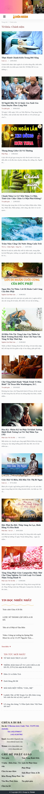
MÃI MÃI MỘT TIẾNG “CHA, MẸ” (18, 688)
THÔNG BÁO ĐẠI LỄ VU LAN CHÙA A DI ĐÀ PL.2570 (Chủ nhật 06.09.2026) (22, 666)
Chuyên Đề (6, 786)
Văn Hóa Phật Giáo (10, 781)
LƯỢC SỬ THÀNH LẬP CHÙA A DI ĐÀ (18, 618)
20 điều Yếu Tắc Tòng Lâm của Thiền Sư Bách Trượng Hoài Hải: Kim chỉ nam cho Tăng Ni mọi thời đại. (21, 336)
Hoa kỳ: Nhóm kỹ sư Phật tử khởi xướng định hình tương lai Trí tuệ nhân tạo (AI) (22, 432)
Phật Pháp (5, 154)
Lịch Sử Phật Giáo (29, 763)
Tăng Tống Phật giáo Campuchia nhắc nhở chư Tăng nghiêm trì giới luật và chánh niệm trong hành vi (22, 575)
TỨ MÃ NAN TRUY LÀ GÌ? (15, 658)
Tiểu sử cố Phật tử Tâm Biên (14, 627)
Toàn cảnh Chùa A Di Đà (12, 609)
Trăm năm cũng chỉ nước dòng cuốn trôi (22, 244)
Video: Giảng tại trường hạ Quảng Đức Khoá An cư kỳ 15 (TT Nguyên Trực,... (18, 636)
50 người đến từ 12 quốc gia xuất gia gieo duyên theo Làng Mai (20, 104)
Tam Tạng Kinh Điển (30, 758)
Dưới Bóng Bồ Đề (11, 681)
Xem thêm (5, 646)
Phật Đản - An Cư (7, 530)
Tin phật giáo (6, 108)
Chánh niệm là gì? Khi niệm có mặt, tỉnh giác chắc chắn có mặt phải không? (22, 197)
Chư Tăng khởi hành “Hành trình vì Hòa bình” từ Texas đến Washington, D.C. (21, 383)
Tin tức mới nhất (14, 654)
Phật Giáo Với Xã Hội (8, 437)
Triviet (32, 792)
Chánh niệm (13, 22)
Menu (5, 16)
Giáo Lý (4, 61)
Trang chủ (4, 22)
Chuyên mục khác (9, 771)
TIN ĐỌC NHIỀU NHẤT (17, 600)
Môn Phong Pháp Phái (11, 776)
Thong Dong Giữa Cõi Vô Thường (17, 150)
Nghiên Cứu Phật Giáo (8, 294)
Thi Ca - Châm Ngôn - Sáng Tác (11, 247)
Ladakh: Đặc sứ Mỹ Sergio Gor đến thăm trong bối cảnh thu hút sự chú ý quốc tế (22, 696)
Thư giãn (5, 758)
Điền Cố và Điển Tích (12, 674)
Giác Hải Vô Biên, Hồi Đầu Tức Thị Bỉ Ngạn (22, 480)
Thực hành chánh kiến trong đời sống (20, 57)
